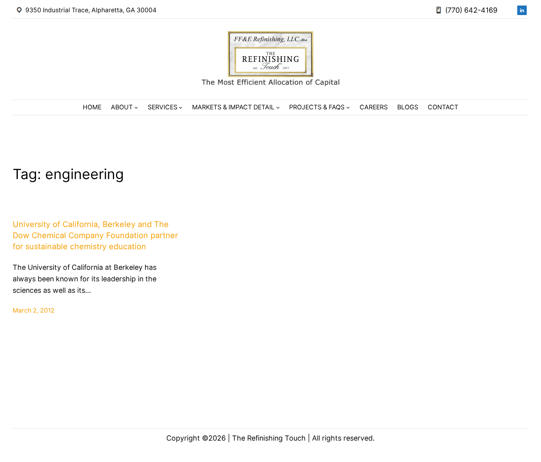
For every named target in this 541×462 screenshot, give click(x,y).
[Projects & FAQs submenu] (348, 107)
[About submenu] (136, 107)
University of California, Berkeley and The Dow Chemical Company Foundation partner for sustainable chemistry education (95, 235)
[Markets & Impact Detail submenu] (278, 107)
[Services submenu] (181, 107)
